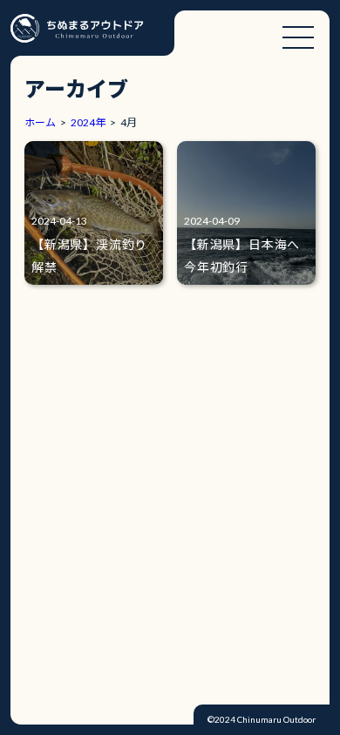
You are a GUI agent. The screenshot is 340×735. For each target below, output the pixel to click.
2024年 (88, 122)
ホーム (40, 122)
